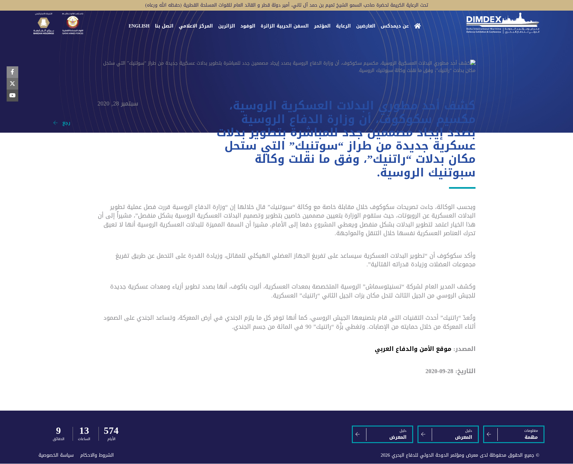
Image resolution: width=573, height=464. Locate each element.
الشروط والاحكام (97, 455)
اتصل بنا (164, 26)
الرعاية (343, 26)
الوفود (247, 26)
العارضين (365, 26)
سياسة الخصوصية (56, 455)
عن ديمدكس (395, 26)
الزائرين (226, 26)
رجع (63, 122)
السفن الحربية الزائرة (285, 26)
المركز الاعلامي (196, 26)
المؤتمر (322, 26)
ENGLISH (139, 26)
